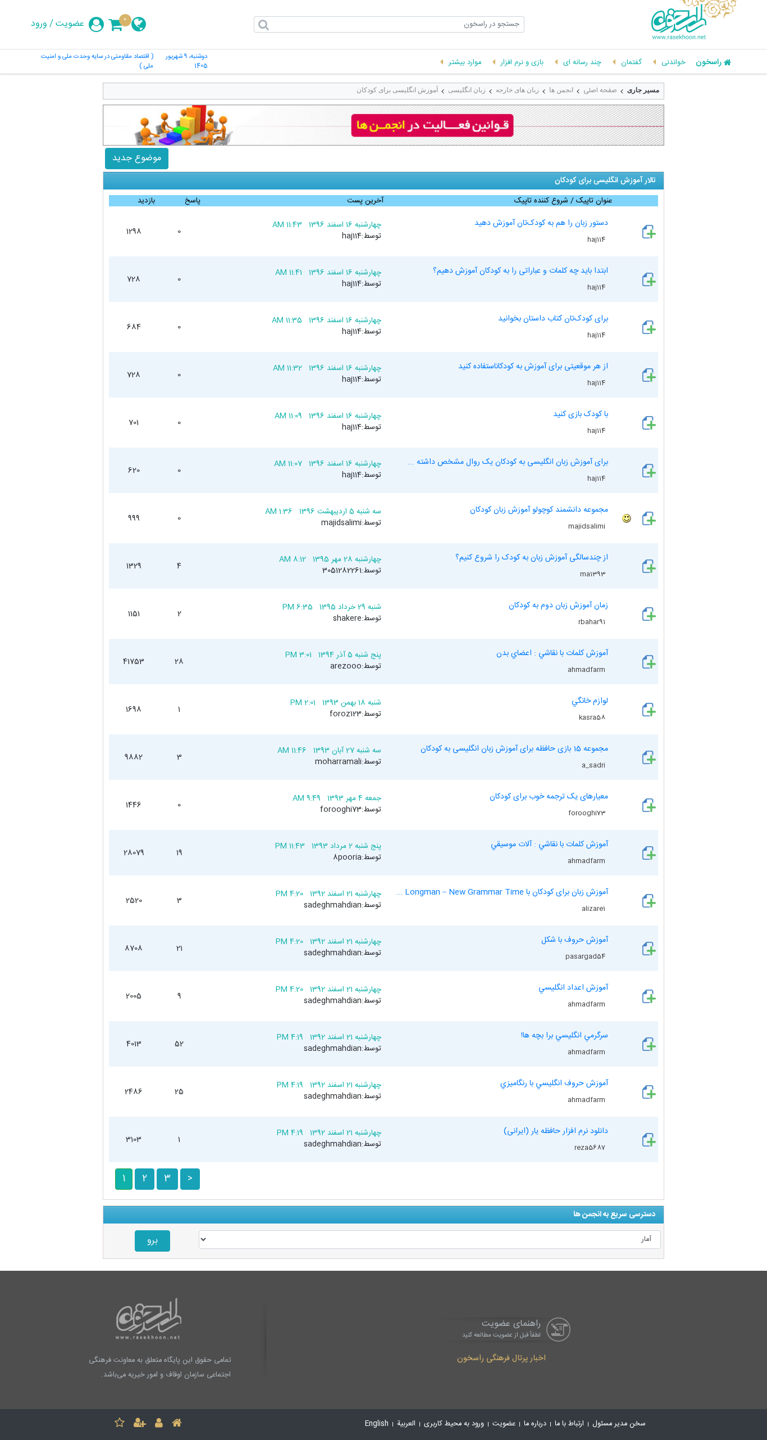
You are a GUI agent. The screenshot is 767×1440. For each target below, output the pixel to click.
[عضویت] (139, 1424)
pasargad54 (586, 956)
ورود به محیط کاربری (454, 1424)
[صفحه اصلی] (176, 1424)
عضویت (70, 24)
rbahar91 (592, 622)
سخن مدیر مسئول (619, 1424)
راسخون (709, 63)
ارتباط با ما (569, 1424)
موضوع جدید (136, 158)
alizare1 (594, 908)
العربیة (406, 1424)
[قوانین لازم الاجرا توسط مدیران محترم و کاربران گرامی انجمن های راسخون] (383, 125)
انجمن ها (561, 90)
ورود (39, 24)
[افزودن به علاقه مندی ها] (119, 1424)
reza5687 (590, 1147)
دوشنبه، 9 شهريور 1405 (186, 61)
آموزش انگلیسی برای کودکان (397, 90)
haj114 (597, 239)
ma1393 (593, 574)
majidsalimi (587, 526)
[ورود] (158, 1424)
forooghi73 (587, 813)
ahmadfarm (587, 669)
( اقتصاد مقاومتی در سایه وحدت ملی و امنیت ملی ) (97, 61)
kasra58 (593, 717)
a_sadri (594, 765)
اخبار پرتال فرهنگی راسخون (501, 1359)
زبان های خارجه (517, 90)
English (377, 1424)
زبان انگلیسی (467, 90)
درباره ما (535, 1424)
